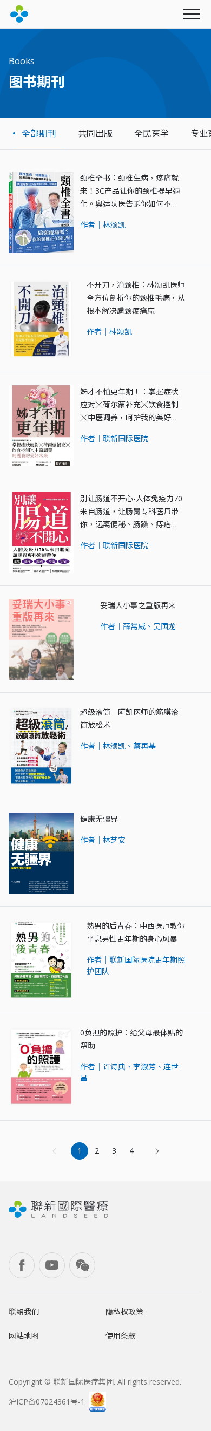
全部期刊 (39, 133)
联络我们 (24, 1311)
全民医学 (151, 133)
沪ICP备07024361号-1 (47, 1401)
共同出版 (95, 133)
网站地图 (24, 1336)
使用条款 (121, 1336)
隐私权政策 (124, 1311)
